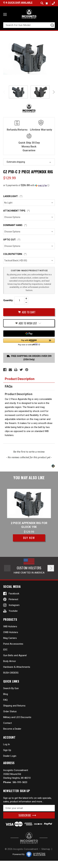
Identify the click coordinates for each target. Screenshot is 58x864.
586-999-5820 (53, 3)
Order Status (10, 711)
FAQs (9, 386)
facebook (14, 593)
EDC (5, 649)
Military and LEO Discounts (17, 717)
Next (53, 92)
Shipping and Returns (14, 705)
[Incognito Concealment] (29, 838)
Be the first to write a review (29, 451)
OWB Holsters (10, 632)
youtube (13, 610)
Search (42, 3)
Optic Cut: (11, 239)
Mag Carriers (10, 638)
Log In (6, 744)
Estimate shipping (16, 162)
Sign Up (7, 750)
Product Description (19, 379)
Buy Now (29, 538)
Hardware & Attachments (16, 667)
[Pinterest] (26, 369)
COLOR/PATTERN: (15, 254)
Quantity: (8, 300)
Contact (7, 723)
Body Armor (9, 661)
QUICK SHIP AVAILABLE (15, 2)
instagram (14, 605)
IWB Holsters (10, 626)
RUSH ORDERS (11, 672)
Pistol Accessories (13, 643)
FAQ (5, 699)
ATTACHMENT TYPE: (16, 210)
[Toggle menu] (5, 14)
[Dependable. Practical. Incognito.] (29, 13)
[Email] (10, 369)
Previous (4, 92)
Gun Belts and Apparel (15, 655)
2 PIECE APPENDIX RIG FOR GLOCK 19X (29, 525)
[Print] (15, 369)
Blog (5, 694)
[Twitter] (21, 369)
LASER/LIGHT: (12, 196)
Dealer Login (9, 755)
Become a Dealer (12, 728)
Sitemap (45, 849)
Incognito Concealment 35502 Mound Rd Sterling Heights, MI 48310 (17, 774)
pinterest (13, 599)
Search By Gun (11, 688)
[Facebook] (4, 369)
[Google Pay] (29, 333)
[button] (29, 185)
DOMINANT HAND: (15, 225)
